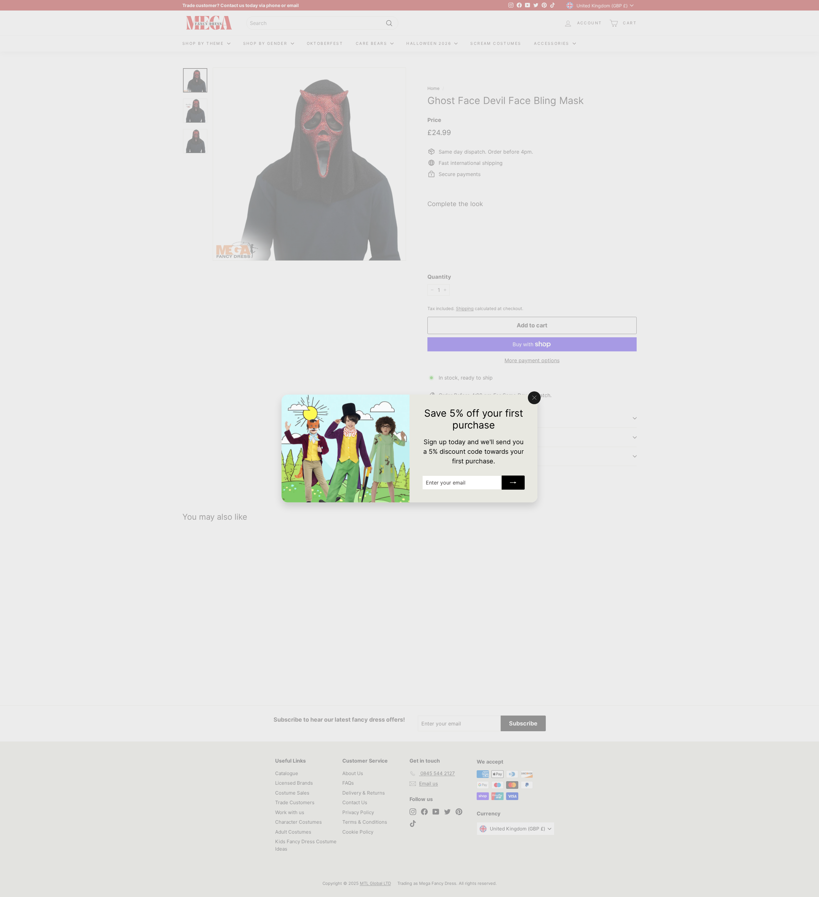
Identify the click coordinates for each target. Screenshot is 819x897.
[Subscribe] (513, 483)
